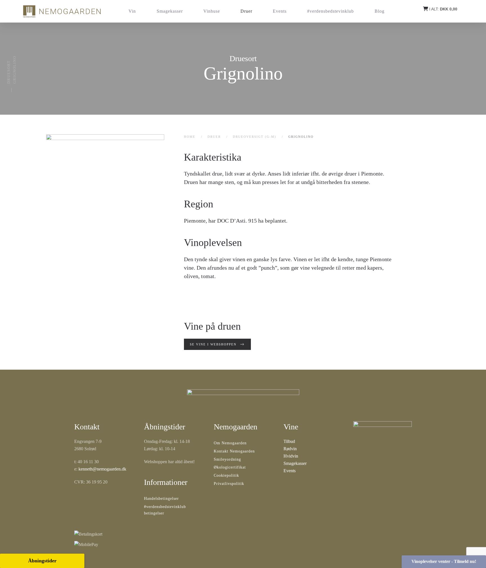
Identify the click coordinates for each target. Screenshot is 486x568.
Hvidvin (291, 456)
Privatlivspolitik (229, 484)
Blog (379, 11)
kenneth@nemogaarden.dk (102, 469)
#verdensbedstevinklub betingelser (165, 510)
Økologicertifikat (230, 467)
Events (280, 11)
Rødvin (290, 448)
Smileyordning (227, 459)
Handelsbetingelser (161, 498)
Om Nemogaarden (230, 443)
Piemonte (195, 221)
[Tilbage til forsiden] (61, 11)
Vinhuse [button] (211, 11)
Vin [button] (132, 11)
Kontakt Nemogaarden (234, 451)
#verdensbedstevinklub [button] (330, 11)
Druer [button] (246, 11)
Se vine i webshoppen (213, 344)
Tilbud (289, 441)
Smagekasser (170, 11)
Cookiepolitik (226, 475)
